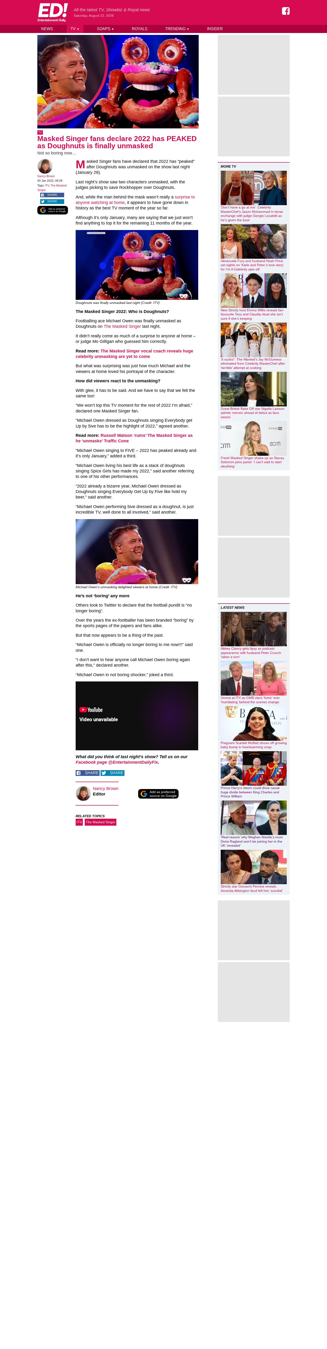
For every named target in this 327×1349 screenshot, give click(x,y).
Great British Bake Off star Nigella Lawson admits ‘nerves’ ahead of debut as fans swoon (252, 413)
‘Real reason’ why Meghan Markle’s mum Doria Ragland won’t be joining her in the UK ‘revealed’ (252, 841)
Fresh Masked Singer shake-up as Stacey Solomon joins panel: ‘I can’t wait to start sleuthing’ (252, 462)
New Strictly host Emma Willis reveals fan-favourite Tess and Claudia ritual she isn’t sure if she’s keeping (252, 314)
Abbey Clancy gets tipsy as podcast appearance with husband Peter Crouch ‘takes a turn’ (251, 653)
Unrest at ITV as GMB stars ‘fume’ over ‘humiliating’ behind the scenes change (250, 700)
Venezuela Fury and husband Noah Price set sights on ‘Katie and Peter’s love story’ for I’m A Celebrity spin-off (252, 265)
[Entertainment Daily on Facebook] (286, 11)
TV (75, 29)
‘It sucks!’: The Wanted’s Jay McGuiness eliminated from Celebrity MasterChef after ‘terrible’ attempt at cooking (253, 363)
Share (52, 195)
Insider (215, 29)
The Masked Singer (122, 326)
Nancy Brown (46, 176)
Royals (139, 29)
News (47, 29)
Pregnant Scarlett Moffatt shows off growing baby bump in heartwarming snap (254, 745)
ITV (47, 185)
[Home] (52, 12)
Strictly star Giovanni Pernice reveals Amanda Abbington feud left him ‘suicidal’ (252, 888)
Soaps (105, 29)
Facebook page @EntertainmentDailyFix (117, 762)
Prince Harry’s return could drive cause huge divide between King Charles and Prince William (250, 792)
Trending (177, 29)
